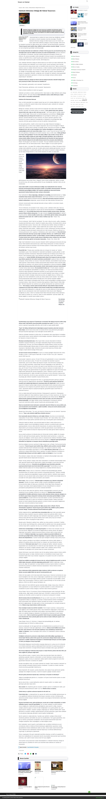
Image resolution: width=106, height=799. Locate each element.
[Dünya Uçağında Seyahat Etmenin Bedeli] (39, 785)
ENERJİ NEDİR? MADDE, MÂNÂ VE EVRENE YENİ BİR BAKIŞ (25, 772)
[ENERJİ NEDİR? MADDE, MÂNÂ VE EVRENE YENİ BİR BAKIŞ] (24, 769)
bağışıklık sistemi (80, 92)
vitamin (74, 104)
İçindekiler (22, 25)
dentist (72, 96)
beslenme (84, 92)
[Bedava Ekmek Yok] (38, 769)
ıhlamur (82, 106)
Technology (75, 82)
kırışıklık (84, 96)
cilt (82, 94)
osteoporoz (80, 100)
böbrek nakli (80, 94)
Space (87, 102)
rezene (72, 102)
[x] (33, 754)
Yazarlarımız (75, 85)
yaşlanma (76, 104)
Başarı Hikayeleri (76, 56)
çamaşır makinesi (78, 106)
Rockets (74, 102)
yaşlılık (80, 104)
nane (85, 98)
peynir (84, 100)
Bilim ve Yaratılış (25, 7)
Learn (74, 98)
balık (71, 92)
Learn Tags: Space (78, 98)
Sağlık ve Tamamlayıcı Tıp (78, 80)
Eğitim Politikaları (76, 72)
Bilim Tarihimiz (76, 61)
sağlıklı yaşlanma (82, 102)
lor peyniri (83, 98)
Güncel (74, 77)
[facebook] (25, 754)
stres (71, 104)
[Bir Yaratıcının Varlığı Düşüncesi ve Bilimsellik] (53, 785)
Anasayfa (20, 7)
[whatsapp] (31, 754)
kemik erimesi (80, 96)
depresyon (74, 96)
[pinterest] (28, 754)
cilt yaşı (85, 94)
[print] (36, 754)
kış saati (72, 98)
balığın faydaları (75, 92)
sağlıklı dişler (78, 102)
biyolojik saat (76, 94)
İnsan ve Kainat (23, 2)
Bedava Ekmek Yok (39, 771)
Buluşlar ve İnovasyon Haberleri (79, 69)
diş (77, 96)
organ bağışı (72, 100)
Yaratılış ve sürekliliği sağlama (25, 786)
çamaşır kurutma (73, 106)
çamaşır (82, 104)
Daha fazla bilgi (99, 797)
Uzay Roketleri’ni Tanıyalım (33, 747)
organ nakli (76, 100)
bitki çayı (72, 94)
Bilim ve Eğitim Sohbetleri (78, 64)
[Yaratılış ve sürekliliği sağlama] (22, 785)
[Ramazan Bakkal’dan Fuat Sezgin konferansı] (57, 769)
